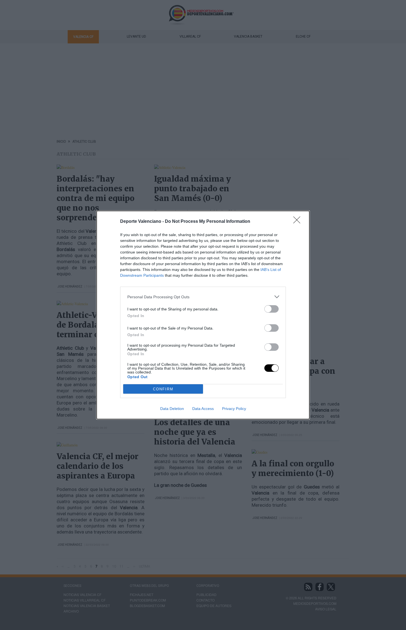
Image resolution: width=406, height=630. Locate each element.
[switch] (271, 309)
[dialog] (203, 315)
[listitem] (203, 297)
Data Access (203, 408)
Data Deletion (172, 408)
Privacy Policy (234, 408)
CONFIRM (163, 389)
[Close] (298, 221)
